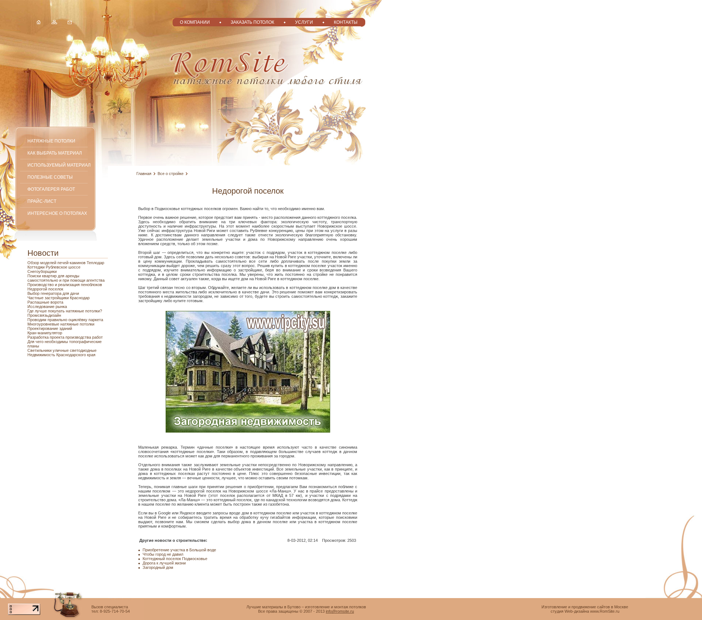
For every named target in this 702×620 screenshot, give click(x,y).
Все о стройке (171, 173)
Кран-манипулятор (44, 333)
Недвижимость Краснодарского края (61, 355)
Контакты (346, 22)
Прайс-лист (41, 201)
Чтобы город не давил (163, 554)
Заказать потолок (252, 22)
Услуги (304, 22)
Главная (143, 173)
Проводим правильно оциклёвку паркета (65, 319)
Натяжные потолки (51, 140)
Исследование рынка (47, 306)
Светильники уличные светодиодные (62, 350)
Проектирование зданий (49, 328)
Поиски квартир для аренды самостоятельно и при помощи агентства (66, 278)
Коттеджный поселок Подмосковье (175, 558)
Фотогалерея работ (51, 189)
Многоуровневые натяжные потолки (60, 324)
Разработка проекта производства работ (65, 337)
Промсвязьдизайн (44, 315)
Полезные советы (50, 177)
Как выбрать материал (54, 153)
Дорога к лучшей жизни (164, 563)
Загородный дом (158, 567)
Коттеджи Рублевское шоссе (53, 267)
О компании (195, 22)
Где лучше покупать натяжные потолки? (64, 311)
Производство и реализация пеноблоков (64, 284)
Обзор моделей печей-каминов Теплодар (65, 262)
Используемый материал (59, 165)
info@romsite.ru (340, 611)
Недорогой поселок (45, 289)
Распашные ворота (45, 302)
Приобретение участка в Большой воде (179, 550)
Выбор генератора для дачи (53, 293)
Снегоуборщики (42, 271)
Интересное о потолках (57, 213)
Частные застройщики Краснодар (58, 298)
